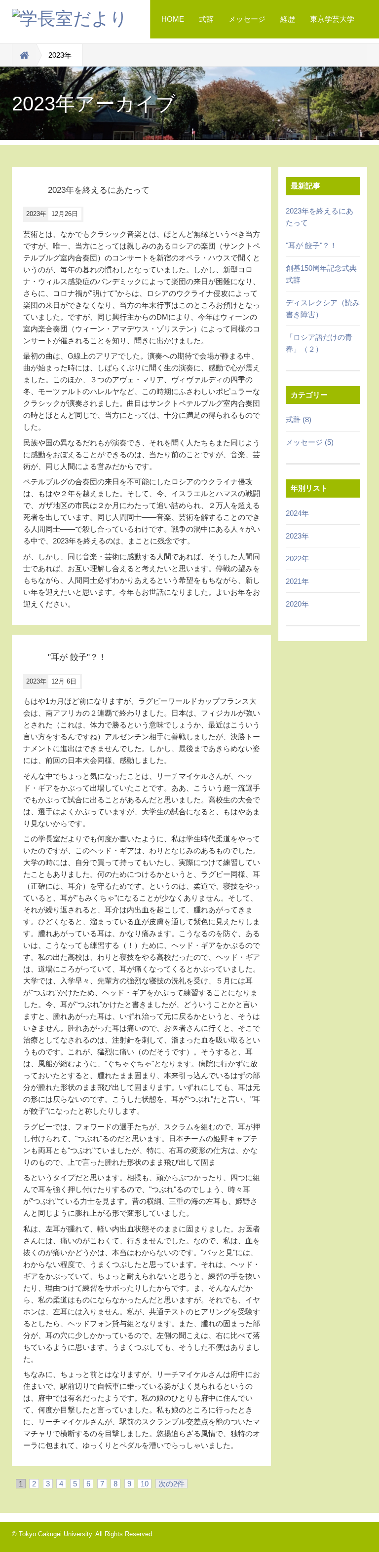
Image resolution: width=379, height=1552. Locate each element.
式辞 (206, 19)
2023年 (297, 536)
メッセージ (246, 19)
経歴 (287, 19)
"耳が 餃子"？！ (311, 245)
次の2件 (171, 1484)
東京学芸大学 (332, 19)
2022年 (297, 558)
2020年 (297, 604)
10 (145, 1484)
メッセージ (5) (310, 442)
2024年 (297, 513)
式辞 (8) (298, 419)
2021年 (297, 581)
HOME (172, 19)
